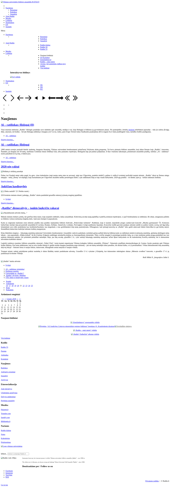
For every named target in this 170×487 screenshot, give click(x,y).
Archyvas (4, 380)
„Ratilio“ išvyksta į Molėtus (16, 275)
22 (24, 286)
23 (26, 286)
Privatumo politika (152, 481)
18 (12, 286)
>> (20, 299)
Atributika (4, 355)
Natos (3, 434)
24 (29, 286)
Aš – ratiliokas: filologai (15, 144)
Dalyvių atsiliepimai (8, 397)
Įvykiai (8, 199)
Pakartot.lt (4, 410)
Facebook (9, 471)
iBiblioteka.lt (5, 421)
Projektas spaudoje (8, 401)
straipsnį (131, 130)
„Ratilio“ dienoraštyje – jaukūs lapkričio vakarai (30, 208)
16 (7, 286)
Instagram (9, 473)
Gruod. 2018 (11, 299)
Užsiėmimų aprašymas (9, 393)
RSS (7, 477)
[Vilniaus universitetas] (11, 446)
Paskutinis (9, 290)
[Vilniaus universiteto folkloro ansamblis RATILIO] (20, 2)
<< (3, 299)
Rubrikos (4, 368)
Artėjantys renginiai (8, 372)
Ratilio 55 (4, 347)
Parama (3, 351)
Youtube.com (6, 414)
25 (32, 286)
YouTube (9, 475)
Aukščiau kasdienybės (14, 186)
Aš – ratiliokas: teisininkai (15, 269)
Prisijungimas (6, 442)
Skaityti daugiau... (7, 140)
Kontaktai (4, 359)
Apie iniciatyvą (6, 389)
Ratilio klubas (6, 430)
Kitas (8, 288)
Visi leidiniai (5, 338)
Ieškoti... (4, 454)
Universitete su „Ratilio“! (15, 273)
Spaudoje (4, 376)
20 (18, 286)
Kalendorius (5, 438)
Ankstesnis (10, 284)
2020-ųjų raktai (10, 166)
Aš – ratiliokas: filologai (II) (17, 124)
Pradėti (8, 281)
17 (10, 286)
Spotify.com (5, 417)
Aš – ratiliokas (11, 136)
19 (15, 286)
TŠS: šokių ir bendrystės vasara (17, 278)
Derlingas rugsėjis (12, 271)
